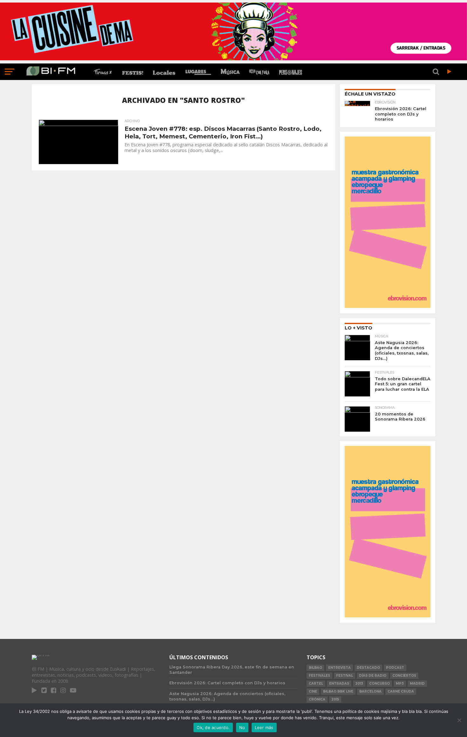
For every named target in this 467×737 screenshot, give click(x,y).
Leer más (264, 727)
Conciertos (404, 676)
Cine (313, 691)
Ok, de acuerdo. (213, 727)
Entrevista (339, 668)
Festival (344, 676)
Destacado (368, 668)
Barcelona (370, 691)
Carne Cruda (401, 691)
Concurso (379, 683)
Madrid (417, 683)
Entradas (339, 683)
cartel (316, 683)
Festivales (319, 676)
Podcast (395, 668)
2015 (335, 699)
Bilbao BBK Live (338, 691)
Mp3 (400, 683)
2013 (359, 683)
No (242, 727)
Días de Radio (372, 676)
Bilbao (315, 668)
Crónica (317, 699)
